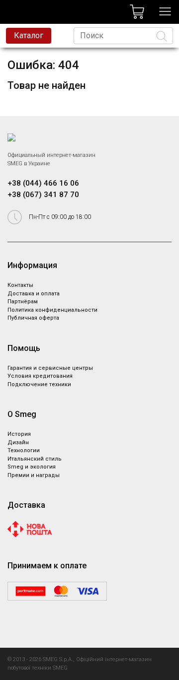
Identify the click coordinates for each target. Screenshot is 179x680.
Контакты (20, 285)
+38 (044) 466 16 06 (43, 183)
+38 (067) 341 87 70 (43, 194)
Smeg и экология (31, 467)
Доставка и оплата (33, 293)
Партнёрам (22, 301)
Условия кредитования (40, 376)
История (19, 434)
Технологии (23, 450)
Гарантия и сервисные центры (50, 368)
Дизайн (18, 442)
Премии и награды (33, 475)
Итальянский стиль (34, 459)
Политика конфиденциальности (52, 310)
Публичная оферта (33, 318)
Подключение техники (39, 384)
